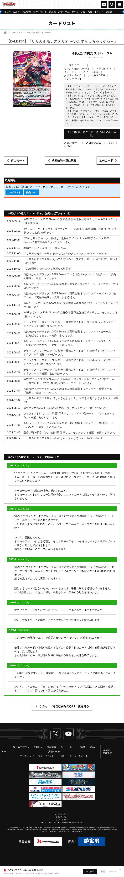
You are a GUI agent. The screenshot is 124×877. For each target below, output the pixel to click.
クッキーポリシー (62, 820)
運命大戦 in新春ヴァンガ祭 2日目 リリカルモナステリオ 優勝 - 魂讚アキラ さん (69, 432)
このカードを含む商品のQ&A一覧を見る (64, 706)
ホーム (5, 32)
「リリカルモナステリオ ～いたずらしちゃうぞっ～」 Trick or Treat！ (64, 438)
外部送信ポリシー (62, 817)
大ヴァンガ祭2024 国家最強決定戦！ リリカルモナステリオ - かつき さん (66, 407)
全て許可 (90, 871)
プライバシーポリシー (62, 814)
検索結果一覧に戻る (64, 160)
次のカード (106, 160)
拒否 (103, 871)
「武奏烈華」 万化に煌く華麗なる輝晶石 (47, 268)
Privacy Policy (53, 873)
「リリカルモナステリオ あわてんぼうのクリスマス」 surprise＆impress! (66, 253)
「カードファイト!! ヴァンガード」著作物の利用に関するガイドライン (62, 822)
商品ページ (31, 192)
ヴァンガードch (104, 4)
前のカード (18, 160)
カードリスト (16, 32)
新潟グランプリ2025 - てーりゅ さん (45, 248)
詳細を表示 (113, 871)
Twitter (55, 734)
